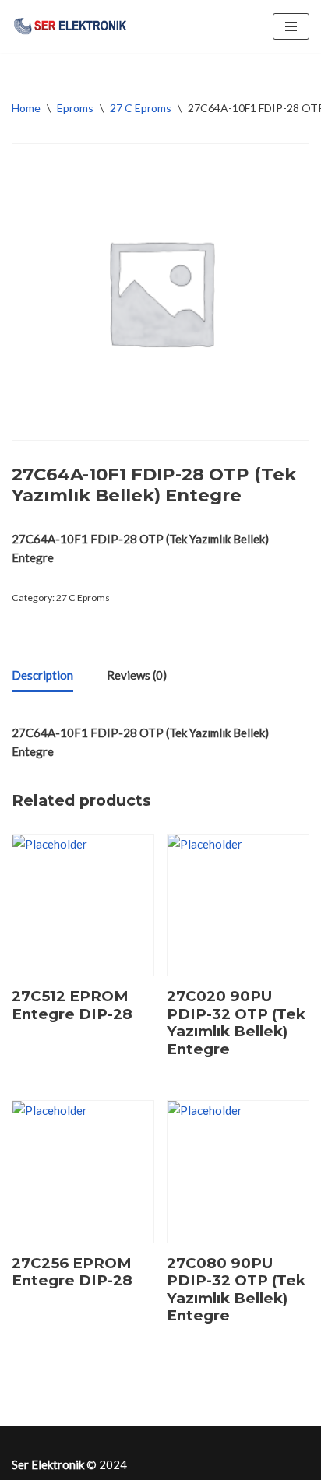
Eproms (75, 107)
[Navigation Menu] (291, 26)
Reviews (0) (137, 675)
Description (42, 675)
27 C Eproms (140, 107)
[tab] (42, 675)
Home (26, 107)
